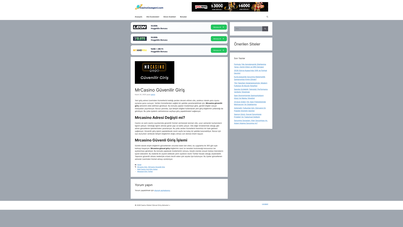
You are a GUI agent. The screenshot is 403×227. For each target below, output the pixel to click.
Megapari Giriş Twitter (145, 171)
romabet (265, 204)
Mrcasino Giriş (142, 167)
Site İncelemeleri (152, 17)
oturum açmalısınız (162, 190)
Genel (139, 165)
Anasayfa (138, 17)
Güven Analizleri (169, 17)
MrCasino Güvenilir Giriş (156, 167)
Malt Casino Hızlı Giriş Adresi (147, 169)
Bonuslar (183, 17)
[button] (267, 17)
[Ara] (265, 28)
